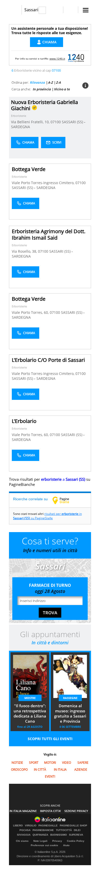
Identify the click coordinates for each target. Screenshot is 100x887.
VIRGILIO (30, 825)
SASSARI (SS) (73, 121)
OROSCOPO (19, 769)
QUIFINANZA (40, 835)
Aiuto (66, 845)
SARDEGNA (20, 126)
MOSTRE (30, 698)
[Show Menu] (85, 10)
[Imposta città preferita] (15, 10)
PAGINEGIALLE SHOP (73, 825)
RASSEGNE (70, 698)
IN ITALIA (60, 769)
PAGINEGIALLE (48, 825)
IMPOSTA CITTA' (50, 811)
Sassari (31, 10)
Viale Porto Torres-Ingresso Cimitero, (43, 182)
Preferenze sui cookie (44, 845)
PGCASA (25, 830)
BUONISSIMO (58, 835)
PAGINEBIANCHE (43, 830)
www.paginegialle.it (65, 500)
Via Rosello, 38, (25, 251)
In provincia (42, 89)
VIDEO (66, 762)
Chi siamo (22, 840)
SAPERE (82, 762)
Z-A (58, 82)
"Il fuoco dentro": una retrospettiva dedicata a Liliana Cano (30, 713)
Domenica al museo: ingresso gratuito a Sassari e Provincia (70, 713)
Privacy (57, 840)
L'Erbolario (24, 421)
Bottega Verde (28, 169)
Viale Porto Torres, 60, (31, 312)
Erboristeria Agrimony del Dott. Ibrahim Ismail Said (48, 234)
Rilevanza (37, 82)
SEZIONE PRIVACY (76, 811)
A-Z (50, 82)
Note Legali (40, 840)
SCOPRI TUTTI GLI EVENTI (50, 738)
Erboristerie (18, 116)
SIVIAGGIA (24, 835)
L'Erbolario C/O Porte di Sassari (48, 359)
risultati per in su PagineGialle (47, 516)
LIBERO (18, 825)
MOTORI (50, 762)
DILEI (77, 830)
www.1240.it (57, 58)
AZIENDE (80, 769)
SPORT (33, 762)
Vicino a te (62, 89)
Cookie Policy (75, 840)
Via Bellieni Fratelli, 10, (31, 121)
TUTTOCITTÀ (64, 830)
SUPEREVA (76, 835)
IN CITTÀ (40, 769)
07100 (56, 121)
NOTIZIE (17, 762)
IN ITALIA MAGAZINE (23, 811)
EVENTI (50, 776)
